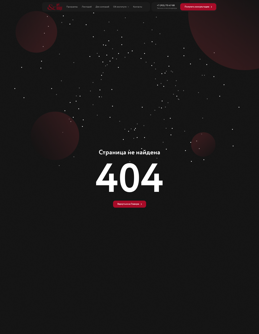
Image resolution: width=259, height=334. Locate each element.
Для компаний (102, 6)
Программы (72, 6)
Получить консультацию (197, 6)
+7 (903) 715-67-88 (166, 5)
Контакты (137, 6)
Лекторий (87, 6)
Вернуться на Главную (128, 204)
